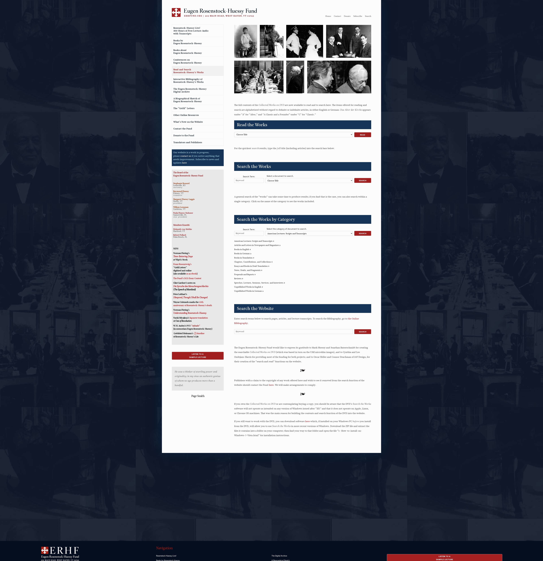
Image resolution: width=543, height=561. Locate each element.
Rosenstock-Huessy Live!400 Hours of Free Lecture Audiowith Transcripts (190, 30)
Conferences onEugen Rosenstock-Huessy (187, 61)
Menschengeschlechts (198, 286)
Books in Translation (243, 257)
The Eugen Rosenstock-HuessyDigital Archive (190, 90)
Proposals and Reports (244, 274)
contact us (185, 156)
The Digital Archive (279, 556)
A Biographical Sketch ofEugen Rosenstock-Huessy (187, 100)
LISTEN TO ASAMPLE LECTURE (197, 355)
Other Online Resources (186, 115)
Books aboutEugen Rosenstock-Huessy (187, 52)
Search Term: (249, 176)
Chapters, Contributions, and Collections (252, 261)
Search (368, 16)
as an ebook (191, 273)
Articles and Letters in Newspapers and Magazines (256, 245)
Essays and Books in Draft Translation (251, 266)
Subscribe (357, 16)
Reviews (238, 278)
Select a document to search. (280, 176)
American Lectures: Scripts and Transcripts (253, 241)
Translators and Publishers (187, 142)
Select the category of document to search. (287, 229)
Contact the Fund (182, 128)
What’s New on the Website (188, 121)
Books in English (241, 249)
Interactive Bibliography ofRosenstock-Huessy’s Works (188, 81)
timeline (200, 333)
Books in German (242, 253)
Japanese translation (198, 317)
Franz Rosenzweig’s (182, 264)
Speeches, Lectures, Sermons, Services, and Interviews (258, 282)
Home (328, 16)
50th (201, 302)
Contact (337, 16)
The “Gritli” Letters (183, 108)
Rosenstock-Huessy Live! (166, 556)
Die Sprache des (180, 286)
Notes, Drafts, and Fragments (247, 270)
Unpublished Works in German (248, 291)
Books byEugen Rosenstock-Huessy (187, 42)
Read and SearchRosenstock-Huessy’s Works (188, 71)
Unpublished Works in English (247, 286)
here (184, 162)
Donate (347, 16)
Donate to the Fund (183, 135)
